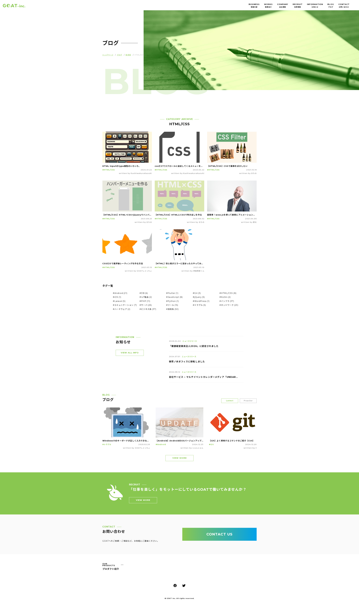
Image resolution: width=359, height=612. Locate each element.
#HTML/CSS (108, 171)
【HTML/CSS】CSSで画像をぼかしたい (227, 167)
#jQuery (199, 298)
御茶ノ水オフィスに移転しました (187, 362)
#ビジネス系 (148, 310)
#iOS (117, 298)
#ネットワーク (228, 306)
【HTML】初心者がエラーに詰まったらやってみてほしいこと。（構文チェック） (179, 264)
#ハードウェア (121, 310)
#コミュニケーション (125, 306)
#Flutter (172, 294)
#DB (144, 294)
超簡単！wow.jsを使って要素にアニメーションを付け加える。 (232, 215)
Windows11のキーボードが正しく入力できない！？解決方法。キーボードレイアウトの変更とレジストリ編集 (126, 441)
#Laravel (119, 302)
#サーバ (146, 306)
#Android (120, 294)
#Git (197, 294)
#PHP (145, 302)
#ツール (172, 306)
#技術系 (172, 310)
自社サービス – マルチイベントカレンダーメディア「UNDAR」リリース (203, 378)
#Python (172, 302)
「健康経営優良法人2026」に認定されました (193, 347)
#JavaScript (174, 298)
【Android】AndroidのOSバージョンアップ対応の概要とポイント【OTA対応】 (179, 441)
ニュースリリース (189, 342)
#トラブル (199, 306)
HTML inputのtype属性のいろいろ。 (121, 167)
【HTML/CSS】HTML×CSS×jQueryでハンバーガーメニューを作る (127, 215)
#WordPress (201, 302)
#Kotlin (225, 298)
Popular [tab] (248, 401)
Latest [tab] (229, 401)
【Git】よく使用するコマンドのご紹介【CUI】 (232, 441)
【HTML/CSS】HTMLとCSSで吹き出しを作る (178, 215)
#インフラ (226, 302)
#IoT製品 (146, 298)
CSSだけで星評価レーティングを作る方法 (122, 264)
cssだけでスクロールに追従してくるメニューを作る (179, 167)
